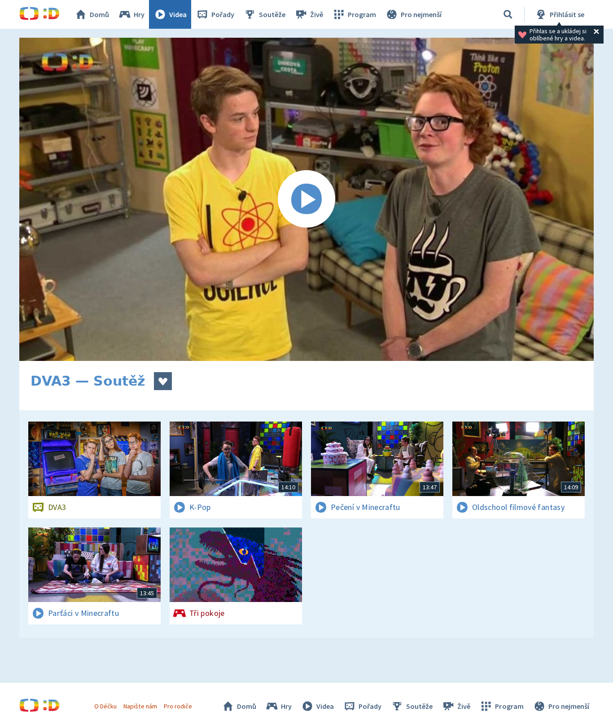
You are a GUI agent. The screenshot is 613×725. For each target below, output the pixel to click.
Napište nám (140, 706)
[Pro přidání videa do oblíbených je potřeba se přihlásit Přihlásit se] (163, 381)
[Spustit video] (306, 199)
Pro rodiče (178, 706)
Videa (178, 14)
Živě (316, 14)
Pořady (222, 14)
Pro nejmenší (421, 14)
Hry (139, 14)
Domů (99, 14)
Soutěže (272, 14)
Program (362, 14)
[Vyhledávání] (508, 14)
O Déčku (105, 706)
